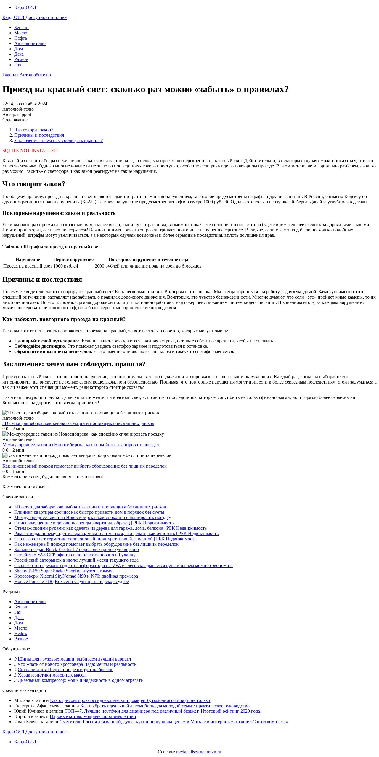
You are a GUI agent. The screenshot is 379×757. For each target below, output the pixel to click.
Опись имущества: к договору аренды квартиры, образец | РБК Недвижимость (94, 522)
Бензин (21, 27)
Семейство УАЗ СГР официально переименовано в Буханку (75, 554)
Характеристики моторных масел (52, 674)
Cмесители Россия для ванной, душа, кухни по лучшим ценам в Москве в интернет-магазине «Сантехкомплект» (174, 721)
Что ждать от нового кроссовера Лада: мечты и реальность (77, 664)
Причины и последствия (39, 135)
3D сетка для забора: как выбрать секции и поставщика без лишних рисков (90, 506)
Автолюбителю (30, 43)
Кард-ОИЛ (25, 7)
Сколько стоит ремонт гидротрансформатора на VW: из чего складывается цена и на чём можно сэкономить (123, 565)
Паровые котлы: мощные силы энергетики (93, 716)
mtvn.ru (214, 751)
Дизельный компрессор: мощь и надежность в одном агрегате (80, 680)
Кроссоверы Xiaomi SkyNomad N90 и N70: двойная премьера (76, 576)
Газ (17, 64)
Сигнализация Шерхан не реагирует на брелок (65, 669)
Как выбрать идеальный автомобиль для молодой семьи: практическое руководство (165, 705)
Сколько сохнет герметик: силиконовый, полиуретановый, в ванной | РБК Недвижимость (105, 538)
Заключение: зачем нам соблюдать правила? (58, 140)
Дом (18, 48)
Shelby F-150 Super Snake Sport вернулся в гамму (63, 570)
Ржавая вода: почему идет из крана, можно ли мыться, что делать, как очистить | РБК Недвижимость (116, 533)
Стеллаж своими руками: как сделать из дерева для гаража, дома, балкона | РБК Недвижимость (110, 528)
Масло (20, 32)
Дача (19, 54)
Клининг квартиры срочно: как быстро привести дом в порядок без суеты (89, 512)
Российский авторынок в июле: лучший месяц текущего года (76, 560)
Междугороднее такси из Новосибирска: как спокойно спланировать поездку (92, 517)
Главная (10, 74)
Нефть (20, 38)
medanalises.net (190, 751)
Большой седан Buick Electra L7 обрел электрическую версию (76, 549)
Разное (21, 59)
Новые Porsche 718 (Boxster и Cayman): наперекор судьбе (71, 581)
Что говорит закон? (33, 129)
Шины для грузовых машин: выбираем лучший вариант (74, 658)
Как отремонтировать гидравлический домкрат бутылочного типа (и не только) (130, 700)
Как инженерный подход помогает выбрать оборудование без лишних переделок (96, 544)
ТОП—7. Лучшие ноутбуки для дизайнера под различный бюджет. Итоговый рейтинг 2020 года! (163, 710)
